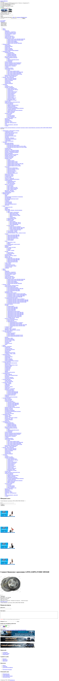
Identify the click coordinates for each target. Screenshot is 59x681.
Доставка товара (6, 653)
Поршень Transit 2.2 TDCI (12, 162)
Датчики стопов (10, 96)
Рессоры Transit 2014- (11, 310)
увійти (13, 17)
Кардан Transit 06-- (11, 333)
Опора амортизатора (9, 134)
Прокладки (7, 166)
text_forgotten (3, 20)
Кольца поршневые (9, 153)
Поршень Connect (10, 160)
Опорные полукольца (9, 156)
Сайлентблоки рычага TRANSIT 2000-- (17, 325)
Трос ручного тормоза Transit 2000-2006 (15, 72)
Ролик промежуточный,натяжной (11, 50)
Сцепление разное (11, 406)
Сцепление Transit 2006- (12, 405)
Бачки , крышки (8, 383)
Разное (8, 69)
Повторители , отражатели (10, 31)
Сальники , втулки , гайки (10, 353)
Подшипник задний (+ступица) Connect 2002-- (16, 293)
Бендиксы (9, 114)
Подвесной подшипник (9, 339)
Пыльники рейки (8, 365)
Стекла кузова (8, 263)
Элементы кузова (8, 266)
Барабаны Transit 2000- (11, 54)
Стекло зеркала (10, 240)
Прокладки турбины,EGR (12, 172)
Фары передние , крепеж (10, 36)
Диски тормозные (8, 61)
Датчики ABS (8, 100)
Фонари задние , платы (9, 37)
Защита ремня (8, 45)
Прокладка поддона (11, 169)
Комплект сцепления (16, 127)
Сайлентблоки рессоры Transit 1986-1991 (15, 312)
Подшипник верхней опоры (10, 135)
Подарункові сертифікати (8, 667)
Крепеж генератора (9, 118)
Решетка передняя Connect (12, 261)
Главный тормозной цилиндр (13, 59)
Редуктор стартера (11, 115)
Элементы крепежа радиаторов (11, 396)
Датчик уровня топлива (12, 88)
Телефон (2, 504)
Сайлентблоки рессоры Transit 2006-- (14, 315)
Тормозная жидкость (9, 67)
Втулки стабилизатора (9, 133)
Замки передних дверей (14, 214)
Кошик (1, 0)
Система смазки (8, 177)
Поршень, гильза (8, 158)
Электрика (5, 84)
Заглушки (9, 248)
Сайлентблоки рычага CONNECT (16, 322)
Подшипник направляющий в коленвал (13, 411)
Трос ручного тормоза (9, 68)
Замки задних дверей (14, 213)
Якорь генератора (10, 112)
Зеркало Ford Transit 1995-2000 (13, 235)
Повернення (5, 659)
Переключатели (8, 120)
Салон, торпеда (8, 262)
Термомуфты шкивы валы (10, 394)
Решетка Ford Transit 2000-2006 (13, 259)
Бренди (4, 665)
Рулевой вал (7, 370)
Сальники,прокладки (11, 109)
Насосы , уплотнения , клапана (11, 417)
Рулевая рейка (8, 368)
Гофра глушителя (8, 374)
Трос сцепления (8, 412)
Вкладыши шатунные (9, 144)
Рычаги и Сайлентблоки (10, 318)
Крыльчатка (7, 385)
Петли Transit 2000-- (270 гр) (15, 223)
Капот (6, 241)
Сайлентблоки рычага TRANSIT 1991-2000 (18, 324)
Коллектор (7, 376)
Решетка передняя (8, 257)
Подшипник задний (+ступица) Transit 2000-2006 (17, 294)
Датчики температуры (11, 97)
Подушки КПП (8, 197)
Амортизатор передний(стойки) (11, 132)
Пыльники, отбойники (9, 137)
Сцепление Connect (24, 127)
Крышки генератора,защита (12, 105)
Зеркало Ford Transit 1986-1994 (13, 234)
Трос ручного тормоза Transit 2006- (14, 73)
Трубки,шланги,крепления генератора (14, 110)
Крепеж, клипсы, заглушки (10, 247)
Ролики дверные (10, 225)
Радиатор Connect (10, 390)
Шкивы (6, 371)
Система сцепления (8, 127)
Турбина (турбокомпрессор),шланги (12, 179)
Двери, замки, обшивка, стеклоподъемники (13, 210)
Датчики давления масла (12, 91)
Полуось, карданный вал (8, 330)
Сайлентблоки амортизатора (10, 138)
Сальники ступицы (9, 326)
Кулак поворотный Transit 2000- (13, 289)
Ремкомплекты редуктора (10, 352)
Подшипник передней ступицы (11, 297)
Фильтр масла (7, 81)
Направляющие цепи (11, 181)
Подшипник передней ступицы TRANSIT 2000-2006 (17, 300)
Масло (4, 28)
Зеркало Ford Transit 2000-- (12, 236)
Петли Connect (12, 221)
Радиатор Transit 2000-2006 (12, 392)
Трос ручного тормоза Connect (13, 71)
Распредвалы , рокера (9, 175)
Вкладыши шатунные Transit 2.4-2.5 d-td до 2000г (17, 147)
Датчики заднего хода (11, 92)
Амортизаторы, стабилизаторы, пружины (11, 130)
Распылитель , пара (9, 418)
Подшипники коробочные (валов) (11, 198)
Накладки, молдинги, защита (11, 255)
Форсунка (7, 420)
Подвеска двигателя (9, 157)
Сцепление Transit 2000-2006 (13, 404)
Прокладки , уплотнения (10, 388)
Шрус (6, 344)
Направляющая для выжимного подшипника (14, 196)
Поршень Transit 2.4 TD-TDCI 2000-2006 (15, 163)
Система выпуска (6, 373)
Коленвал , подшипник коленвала (11, 152)
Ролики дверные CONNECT (15, 226)
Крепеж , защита (8, 415)
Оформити (5, 0)
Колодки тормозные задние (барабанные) (13, 62)
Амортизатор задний (9, 131)
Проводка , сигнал (8, 121)
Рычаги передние (10, 320)
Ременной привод (6, 44)
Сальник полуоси (8, 343)
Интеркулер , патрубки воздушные (12, 150)
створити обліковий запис (22, 17)
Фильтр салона (8, 82)
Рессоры (6, 305)
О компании (5, 652)
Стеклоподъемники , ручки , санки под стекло (16, 232)
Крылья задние (10, 252)
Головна (2, 127)
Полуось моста (8, 350)
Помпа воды (7, 387)
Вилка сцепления (8, 398)
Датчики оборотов (11, 93)
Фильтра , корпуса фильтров (8, 77)
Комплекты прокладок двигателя (11, 154)
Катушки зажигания (9, 381)
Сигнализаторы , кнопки (12, 231)
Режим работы (5, 654)
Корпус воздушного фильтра (10, 78)
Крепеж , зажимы (10, 250)
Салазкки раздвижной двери (15, 229)
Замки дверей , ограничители (13, 212)
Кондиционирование (7, 192)
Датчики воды (10, 90)
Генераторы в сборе (9, 86)
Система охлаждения (7, 382)
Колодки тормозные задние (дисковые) (12, 63)
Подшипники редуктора (10, 349)
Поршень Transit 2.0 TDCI (12, 161)
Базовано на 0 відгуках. (15, 600)
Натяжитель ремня (8, 46)
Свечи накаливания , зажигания (11, 124)
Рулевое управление (7, 361)
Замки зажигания (8, 380)
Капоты (8, 243)
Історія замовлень (6, 674)
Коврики (7, 246)
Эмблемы (7, 267)
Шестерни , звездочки (9, 190)
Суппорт (7, 66)
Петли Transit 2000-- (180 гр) (15, 222)
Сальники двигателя (9, 176)
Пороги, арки (7, 256)
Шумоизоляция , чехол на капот (13, 244)
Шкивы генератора (11, 111)
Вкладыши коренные (9, 143)
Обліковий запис (6, 673)
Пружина (7, 136)
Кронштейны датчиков (11, 99)
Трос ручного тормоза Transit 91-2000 (14, 74)
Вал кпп (6, 194)
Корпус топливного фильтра (10, 79)
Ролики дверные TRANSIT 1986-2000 (17, 227)
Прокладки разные (11, 171)
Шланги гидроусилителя (10, 372)
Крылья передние (10, 253)
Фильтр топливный (9, 83)
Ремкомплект (10, 60)
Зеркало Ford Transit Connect (12, 237)
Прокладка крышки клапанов (13, 168)
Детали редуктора (8, 348)
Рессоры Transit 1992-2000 (12, 307)
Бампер (6, 208)
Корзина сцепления (9, 408)
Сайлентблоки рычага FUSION (16, 323)
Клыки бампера (8, 245)
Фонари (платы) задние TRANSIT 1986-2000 (16, 39)
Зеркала (6, 233)
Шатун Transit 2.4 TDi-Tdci (12, 188)
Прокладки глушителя (9, 378)
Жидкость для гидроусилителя (11, 362)
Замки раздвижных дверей (15, 215)
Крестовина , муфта (9, 338)
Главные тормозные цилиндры (11, 57)
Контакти (5, 658)
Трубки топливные (9, 419)
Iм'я (1, 502)
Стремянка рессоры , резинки (13, 317)
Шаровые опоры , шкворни (10, 328)
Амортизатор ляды (8, 207)
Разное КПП (7, 199)
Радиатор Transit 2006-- (11, 393)
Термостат (7, 395)
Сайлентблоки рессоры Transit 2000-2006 (15, 314)
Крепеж (6, 337)
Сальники (7, 200)
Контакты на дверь (11, 98)
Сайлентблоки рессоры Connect (13, 311)
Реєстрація (2, 21)
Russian (8, 8)
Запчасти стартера (8, 113)
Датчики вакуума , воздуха (12, 89)
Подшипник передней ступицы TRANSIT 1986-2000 (17, 299)
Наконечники (7, 363)
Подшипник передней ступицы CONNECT (16, 298)
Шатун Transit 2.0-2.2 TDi (12, 187)
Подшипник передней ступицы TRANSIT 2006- (16, 301)
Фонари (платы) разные (12, 41)
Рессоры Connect (10, 306)
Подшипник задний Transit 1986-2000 (14, 296)
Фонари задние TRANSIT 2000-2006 (14, 43)
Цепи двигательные (11, 183)
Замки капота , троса (11, 242)
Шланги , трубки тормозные (10, 76)
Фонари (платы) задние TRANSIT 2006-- (15, 40)
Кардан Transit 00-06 (11, 332)
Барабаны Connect (10, 53)
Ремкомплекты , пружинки (10, 65)
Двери (8, 211)
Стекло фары (7, 34)
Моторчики (7, 119)
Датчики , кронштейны (9, 87)
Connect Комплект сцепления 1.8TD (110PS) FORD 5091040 (40, 127)
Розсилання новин (6, 677)
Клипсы (9, 249)
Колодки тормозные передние (11, 64)
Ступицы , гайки (8, 327)
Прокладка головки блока (12, 167)
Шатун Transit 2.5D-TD (11, 189)
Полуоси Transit (8, 341)
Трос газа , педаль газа (9, 178)
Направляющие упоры (11, 218)
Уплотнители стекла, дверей (10, 265)
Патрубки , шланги (9, 386)
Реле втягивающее (11, 116)
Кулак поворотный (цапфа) (10, 286)
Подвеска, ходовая (6, 284)
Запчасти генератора (9, 473)
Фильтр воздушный (9, 80)
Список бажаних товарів (8, 675)
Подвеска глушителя (9, 377)
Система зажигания (6, 379)
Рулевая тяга (7, 369)
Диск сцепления (8, 400)
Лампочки (7, 30)
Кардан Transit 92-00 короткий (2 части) (15, 336)
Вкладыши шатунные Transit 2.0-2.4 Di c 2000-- (16, 146)
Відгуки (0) (5, 601)
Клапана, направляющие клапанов (12, 151)
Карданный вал (8, 331)
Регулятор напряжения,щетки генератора (15, 108)
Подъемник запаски (9, 304)
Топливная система (6, 414)
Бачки (8, 58)
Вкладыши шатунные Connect (13, 145)
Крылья (6, 251)
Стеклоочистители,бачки (10, 264)
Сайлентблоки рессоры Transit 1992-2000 (15, 313)
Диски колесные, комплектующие (11, 285)
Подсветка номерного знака (10, 32)
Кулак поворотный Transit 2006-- (13, 290)
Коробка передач (6, 193)
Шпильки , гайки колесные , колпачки (12, 329)
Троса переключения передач (10, 203)
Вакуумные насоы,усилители (11, 56)
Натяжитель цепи (10, 182)
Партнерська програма (7, 669)
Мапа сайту (5, 660)
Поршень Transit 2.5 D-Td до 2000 (14, 165)
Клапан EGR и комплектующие (11, 375)
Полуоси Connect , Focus (10, 340)
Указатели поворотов (9, 35)
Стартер (6, 125)
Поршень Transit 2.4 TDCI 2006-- (13, 164)
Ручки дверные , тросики (12, 230)
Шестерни (7, 204)
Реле (6, 123)
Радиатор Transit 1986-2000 (12, 391)
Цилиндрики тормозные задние (11, 75)
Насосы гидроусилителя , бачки (11, 364)
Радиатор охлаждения (9, 389)
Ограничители (12, 217)
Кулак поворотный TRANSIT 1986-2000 (15, 288)
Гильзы (8, 159)
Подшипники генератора (12, 107)
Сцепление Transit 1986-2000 (13, 403)
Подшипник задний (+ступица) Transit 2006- (16, 295)
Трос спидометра (8, 202)
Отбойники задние (9, 291)
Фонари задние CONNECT (12, 42)
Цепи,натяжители (8, 180)
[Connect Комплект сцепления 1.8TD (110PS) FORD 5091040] (10, 594)
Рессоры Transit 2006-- (11, 309)
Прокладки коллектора (11, 170)
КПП (6, 195)
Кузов (4, 205)
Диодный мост (10, 104)
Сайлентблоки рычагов (12, 321)
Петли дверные (10, 220)
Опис (1, 601)
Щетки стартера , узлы (11, 117)
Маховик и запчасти (9, 409)
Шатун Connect (10, 186)
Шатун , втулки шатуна (9, 184)
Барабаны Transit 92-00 (11, 55)
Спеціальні (5, 666)
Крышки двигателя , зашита (10, 155)
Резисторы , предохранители (10, 122)
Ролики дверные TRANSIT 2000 (16, 228)
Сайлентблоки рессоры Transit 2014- (14, 316)
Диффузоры (7, 384)
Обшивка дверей (10, 219)
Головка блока (8, 148)
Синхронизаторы (8, 201)
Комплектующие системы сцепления (12, 407)
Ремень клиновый (8, 48)
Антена (6, 85)
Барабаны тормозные (9, 52)
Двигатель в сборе (8, 149)
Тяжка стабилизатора (9, 140)
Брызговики (7, 209)
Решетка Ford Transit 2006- (12, 260)
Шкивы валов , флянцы (9, 191)
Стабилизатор (8, 139)
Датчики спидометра (11, 95)
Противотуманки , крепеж (10, 33)
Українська (3, 8)
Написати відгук (24, 600)
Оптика (4, 29)
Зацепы (11, 216)
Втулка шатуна (10, 185)
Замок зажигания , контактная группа (12, 101)
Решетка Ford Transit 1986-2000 (13, 258)
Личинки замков (8, 254)
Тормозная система (6, 51)
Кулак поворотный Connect (12, 287)
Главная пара (7, 347)
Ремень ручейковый (9, 49)
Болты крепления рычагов (12, 319)
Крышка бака (7, 416)
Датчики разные (10, 94)
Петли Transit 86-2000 (14, 224)
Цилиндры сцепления (9, 413)
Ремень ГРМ (7, 47)
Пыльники (7, 342)
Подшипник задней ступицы (10, 292)
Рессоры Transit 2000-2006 (12, 308)
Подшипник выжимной (9, 410)
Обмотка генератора (11, 106)
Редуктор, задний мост (7, 346)
